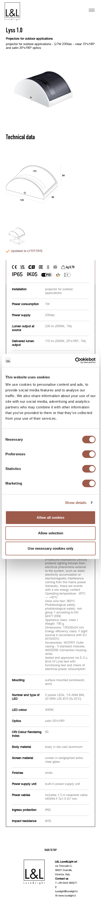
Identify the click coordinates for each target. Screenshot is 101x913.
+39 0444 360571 (67, 883)
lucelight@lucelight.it (66, 891)
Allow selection (50, 533)
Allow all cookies (50, 517)
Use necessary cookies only (50, 548)
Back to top (51, 849)
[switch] (89, 454)
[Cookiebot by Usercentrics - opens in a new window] (75, 360)
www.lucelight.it (67, 895)
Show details (75, 503)
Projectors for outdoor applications (29, 38)
